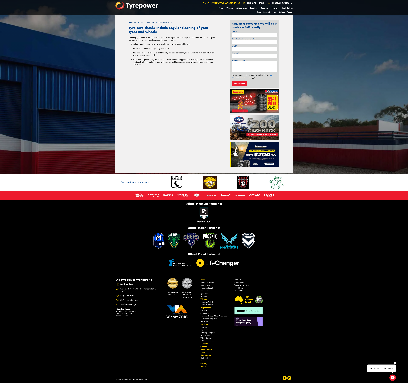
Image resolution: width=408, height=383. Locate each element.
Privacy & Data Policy (128, 379)
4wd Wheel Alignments (208, 319)
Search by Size (205, 285)
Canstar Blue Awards (241, 285)
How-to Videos (239, 282)
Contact (274, 8)
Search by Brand (206, 288)
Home (133, 22)
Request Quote (239, 83)
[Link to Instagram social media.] (289, 378)
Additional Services (207, 341)
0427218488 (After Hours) (129, 300)
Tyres (221, 8)
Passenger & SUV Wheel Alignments (213, 316)
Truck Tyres (204, 291)
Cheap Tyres (238, 291)
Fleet (259, 12)
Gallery (282, 12)
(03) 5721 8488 (255, 3)
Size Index (237, 280)
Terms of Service (245, 78)
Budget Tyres (238, 288)
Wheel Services (206, 338)
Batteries (203, 327)
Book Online (287, 8)
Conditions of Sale (141, 379)
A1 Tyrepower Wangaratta (223, 3)
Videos (289, 12)
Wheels (230, 8)
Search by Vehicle (207, 282)
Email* (234, 46)
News (275, 12)
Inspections (204, 330)
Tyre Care (204, 293)
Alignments (242, 8)
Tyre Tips (203, 296)
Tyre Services (205, 335)
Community (267, 12)
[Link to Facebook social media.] (285, 378)
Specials (264, 8)
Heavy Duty (204, 321)
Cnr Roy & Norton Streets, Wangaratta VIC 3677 (138, 290)
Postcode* (235, 53)
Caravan (203, 310)
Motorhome (204, 313)
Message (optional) (239, 60)
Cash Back (204, 358)
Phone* (244, 39)
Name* (234, 32)
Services (253, 8)
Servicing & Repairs (207, 332)
